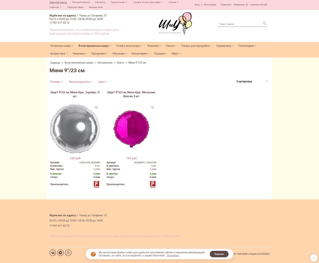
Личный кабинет (81, 2)
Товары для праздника (195, 45)
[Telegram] (60, 253)
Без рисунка (105, 62)
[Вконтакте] (52, 253)
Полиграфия (246, 45)
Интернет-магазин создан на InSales (247, 253)
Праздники (98, 53)
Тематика (78, 53)
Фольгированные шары (93, 45)
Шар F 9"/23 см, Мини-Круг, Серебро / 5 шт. (75, 94)
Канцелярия (139, 53)
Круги (120, 62)
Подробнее (173, 255)
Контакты (100, 2)
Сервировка (223, 45)
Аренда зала (96, 7)
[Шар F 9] (75, 129)
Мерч (175, 53)
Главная (55, 62)
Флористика (57, 53)
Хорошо (219, 254)
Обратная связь (75, 7)
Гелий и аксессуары (128, 45)
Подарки (159, 53)
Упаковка (153, 45)
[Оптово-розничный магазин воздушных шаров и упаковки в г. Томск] (175, 22)
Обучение (118, 53)
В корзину (75, 150)
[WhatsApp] (68, 253)
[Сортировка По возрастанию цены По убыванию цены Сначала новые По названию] (252, 81)
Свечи (170, 45)
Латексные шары (60, 45)
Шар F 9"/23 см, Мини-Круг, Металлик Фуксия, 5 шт (131, 94)
